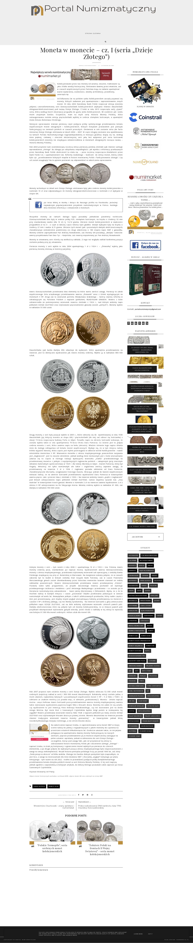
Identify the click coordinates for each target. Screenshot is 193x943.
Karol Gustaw (146, 605)
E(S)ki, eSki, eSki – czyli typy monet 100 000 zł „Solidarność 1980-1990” (142, 490)
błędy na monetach (147, 570)
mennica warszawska (136, 630)
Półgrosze (153, 676)
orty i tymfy (146, 671)
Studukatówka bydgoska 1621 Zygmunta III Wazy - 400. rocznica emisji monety (142, 429)
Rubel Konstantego (154, 686)
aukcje (150, 565)
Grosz (139, 590)
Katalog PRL (133, 610)
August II (132, 565)
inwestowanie (145, 600)
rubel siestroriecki (136, 691)
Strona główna (93, 33)
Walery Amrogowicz (152, 716)
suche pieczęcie (153, 706)
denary (154, 575)
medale (149, 625)
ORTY (136, 671)
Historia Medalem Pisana (138, 595)
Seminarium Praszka (136, 696)
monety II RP (133, 636)
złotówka (132, 731)
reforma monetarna (136, 686)
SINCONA (132, 701)
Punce (142, 681)
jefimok (157, 600)
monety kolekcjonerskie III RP (140, 641)
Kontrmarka (148, 615)
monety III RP (54, 786)
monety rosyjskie (135, 651)
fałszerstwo (133, 585)
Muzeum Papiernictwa (137, 656)
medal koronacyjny (136, 625)
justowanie (133, 605)
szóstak (132, 711)
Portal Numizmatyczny (25, 939)
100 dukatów (133, 555)
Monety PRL (150, 646)
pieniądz (143, 676)
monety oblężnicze (136, 646)
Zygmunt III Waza (146, 731)
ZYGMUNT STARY (134, 736)
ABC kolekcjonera (146, 560)
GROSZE (147, 590)
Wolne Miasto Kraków (151, 721)
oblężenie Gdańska (153, 666)
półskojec (132, 681)
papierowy (132, 676)
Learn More (138, 934)
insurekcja (133, 600)
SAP (148, 691)
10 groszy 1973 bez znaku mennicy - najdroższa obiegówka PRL (142, 350)
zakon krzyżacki (147, 726)
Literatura (133, 620)
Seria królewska (153, 696)
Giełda (131, 590)
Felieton (153, 585)
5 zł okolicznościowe (149, 555)
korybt (159, 615)
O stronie (152, 661)
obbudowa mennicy (136, 666)
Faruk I (144, 585)
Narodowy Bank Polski (137, 661)
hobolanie (154, 595)
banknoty (132, 570)
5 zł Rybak (132, 560)
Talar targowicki (135, 716)
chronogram (133, 575)
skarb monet (143, 701)
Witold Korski (134, 721)
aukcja (141, 565)
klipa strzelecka (147, 610)
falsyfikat (158, 580)
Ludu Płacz (145, 620)
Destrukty (133, 580)
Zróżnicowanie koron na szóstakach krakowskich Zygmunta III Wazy (142, 388)
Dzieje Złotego (39, 786)
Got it (150, 934)
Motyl (147, 651)
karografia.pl (183, 939)
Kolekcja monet (135, 615)
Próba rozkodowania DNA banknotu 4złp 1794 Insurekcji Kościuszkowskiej (99, 807)
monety (151, 630)
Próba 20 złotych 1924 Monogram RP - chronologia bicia (142, 449)
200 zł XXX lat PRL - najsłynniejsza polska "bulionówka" (142, 409)
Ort (130, 671)
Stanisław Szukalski (136, 706)
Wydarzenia (133, 726)
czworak (145, 575)
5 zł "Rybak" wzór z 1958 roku (142, 526)
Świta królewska (144, 711)
